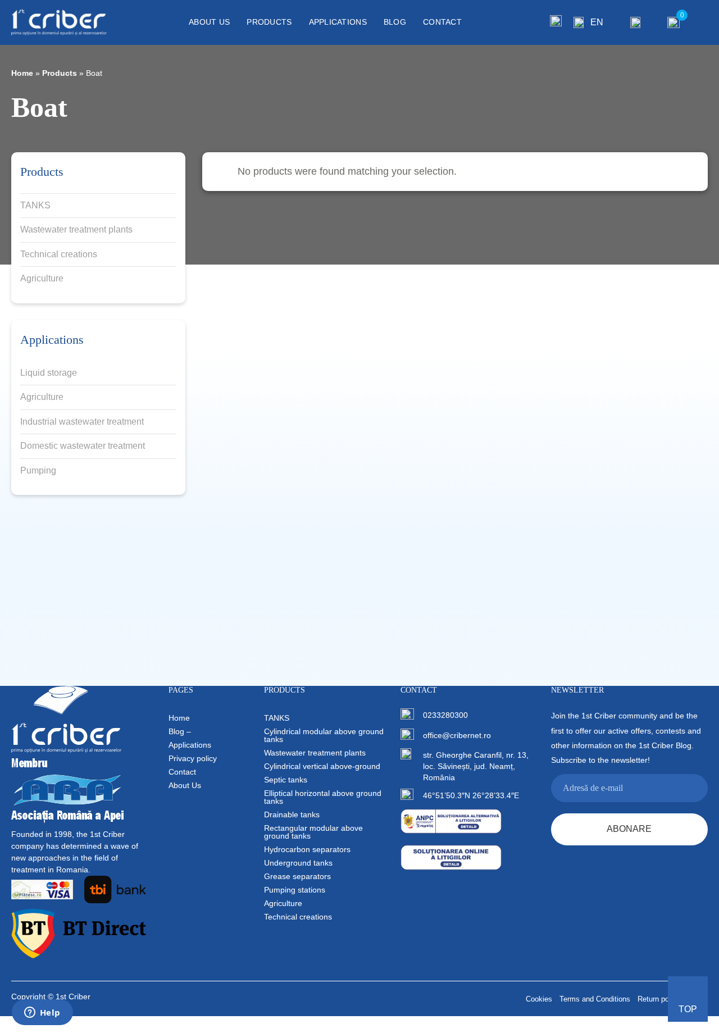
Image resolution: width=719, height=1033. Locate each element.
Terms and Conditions (594, 999)
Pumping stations (294, 890)
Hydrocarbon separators (307, 849)
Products (269, 21)
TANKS (35, 205)
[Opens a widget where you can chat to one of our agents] (42, 1013)
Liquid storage (48, 372)
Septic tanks (285, 780)
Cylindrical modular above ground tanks (324, 735)
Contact (442, 21)
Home (22, 73)
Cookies (539, 999)
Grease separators (297, 876)
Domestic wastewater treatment (82, 445)
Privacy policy (193, 758)
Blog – (180, 731)
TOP (688, 1009)
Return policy (659, 999)
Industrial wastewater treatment (82, 421)
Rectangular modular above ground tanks (313, 832)
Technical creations (58, 254)
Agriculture (41, 278)
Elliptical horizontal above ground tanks (322, 797)
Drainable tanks (292, 814)
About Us (209, 21)
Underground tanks (298, 863)
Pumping (38, 470)
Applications (338, 21)
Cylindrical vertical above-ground (322, 766)
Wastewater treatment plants (76, 229)
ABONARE (629, 829)
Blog (395, 21)
